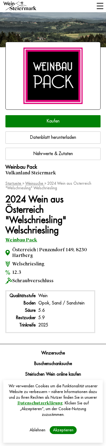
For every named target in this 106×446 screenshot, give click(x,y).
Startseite (13, 183)
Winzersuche (53, 353)
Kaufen (53, 121)
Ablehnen (37, 430)
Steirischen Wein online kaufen (53, 374)
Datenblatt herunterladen (53, 137)
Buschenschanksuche (53, 364)
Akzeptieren (63, 430)
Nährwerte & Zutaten (53, 154)
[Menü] (99, 6)
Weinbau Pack (21, 240)
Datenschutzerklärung (40, 403)
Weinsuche (34, 183)
